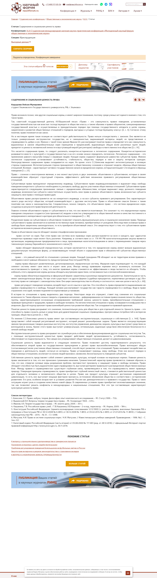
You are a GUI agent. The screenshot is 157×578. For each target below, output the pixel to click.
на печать (135, 99)
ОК (128, 573)
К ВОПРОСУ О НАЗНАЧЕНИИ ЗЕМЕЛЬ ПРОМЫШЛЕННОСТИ (36, 455)
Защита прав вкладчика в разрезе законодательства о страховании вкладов (45, 451)
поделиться (143, 99)
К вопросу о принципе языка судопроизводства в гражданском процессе (43, 441)
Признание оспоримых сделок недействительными (34, 445)
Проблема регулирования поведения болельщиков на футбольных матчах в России (48, 448)
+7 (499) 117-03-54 (53, 4)
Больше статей (77, 463)
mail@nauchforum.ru (74, 4)
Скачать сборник (22, 48)
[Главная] (25, 7)
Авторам (123, 10)
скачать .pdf (139, 99)
